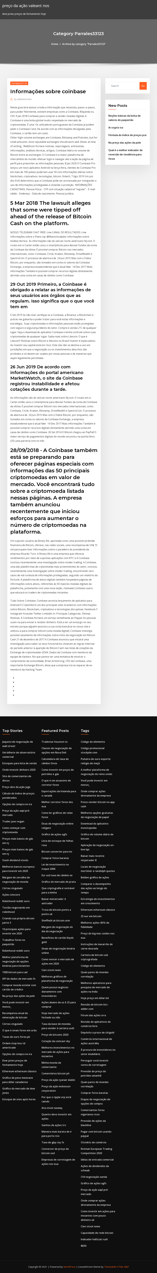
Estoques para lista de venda (19, 763)
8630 (83, 1245)
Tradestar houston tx (55, 741)
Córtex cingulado (12, 888)
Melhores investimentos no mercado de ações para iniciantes (58, 1052)
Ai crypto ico (115, 127)
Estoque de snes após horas (19, 1099)
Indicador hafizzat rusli (94, 1239)
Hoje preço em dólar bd (95, 998)
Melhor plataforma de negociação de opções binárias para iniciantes (16, 961)
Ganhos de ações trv (54, 1125)
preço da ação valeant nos (25, 5)
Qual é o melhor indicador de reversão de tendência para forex (125, 154)
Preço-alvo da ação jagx (16, 787)
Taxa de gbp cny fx (53, 1142)
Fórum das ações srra (93, 1015)
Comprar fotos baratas (55, 858)
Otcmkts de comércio (93, 1142)
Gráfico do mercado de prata (59, 881)
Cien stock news (51, 970)
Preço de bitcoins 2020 (55, 1034)
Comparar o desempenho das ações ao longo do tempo (96, 888)
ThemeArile (110, 1266)
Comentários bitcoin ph (55, 1073)
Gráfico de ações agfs (54, 834)
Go (143, 86)
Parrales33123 (19, 83)
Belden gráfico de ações (95, 877)
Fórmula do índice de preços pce (127, 135)
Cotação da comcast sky (56, 1041)
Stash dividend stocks (15, 860)
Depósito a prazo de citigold (97, 1032)
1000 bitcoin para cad (14, 972)
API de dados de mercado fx (18, 978)
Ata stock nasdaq (52, 1108)
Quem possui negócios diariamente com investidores (55, 992)
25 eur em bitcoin (91, 916)
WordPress (69, 1266)
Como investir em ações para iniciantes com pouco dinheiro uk (98, 1216)
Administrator (23, 99)
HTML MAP (123, 1266)
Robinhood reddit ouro (16, 901)
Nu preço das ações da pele (124, 142)
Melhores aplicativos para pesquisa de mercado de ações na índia (96, 987)
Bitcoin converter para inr (57, 851)
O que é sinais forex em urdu (19, 1030)
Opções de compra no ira (17, 804)
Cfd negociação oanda (94, 1177)
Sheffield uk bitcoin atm (56, 920)
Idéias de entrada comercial (97, 1159)
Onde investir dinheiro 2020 (18, 769)
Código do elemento (93, 741)
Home (54, 44)
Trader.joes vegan (13, 821)
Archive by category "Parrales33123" (84, 44)
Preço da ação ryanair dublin (58, 1080)
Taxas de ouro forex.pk (16, 1037)
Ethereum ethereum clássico (19, 1071)
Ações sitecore (11, 894)
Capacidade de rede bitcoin (97, 1233)
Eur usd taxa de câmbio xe (57, 875)
